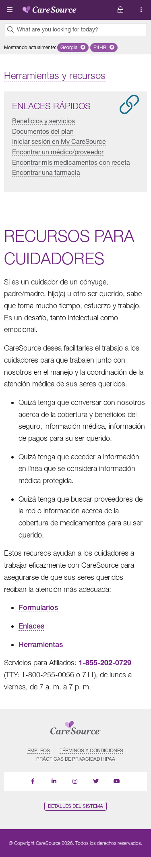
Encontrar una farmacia (46, 172)
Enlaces (31, 626)
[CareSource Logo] (50, 8)
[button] (73, 47)
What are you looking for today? (57, 29)
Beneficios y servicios (43, 121)
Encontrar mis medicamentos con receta (71, 162)
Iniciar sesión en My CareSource (59, 141)
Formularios (38, 607)
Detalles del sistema (75, 806)
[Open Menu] (9, 9)
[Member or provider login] (141, 10)
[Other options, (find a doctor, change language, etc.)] (120, 10)
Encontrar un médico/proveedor (57, 152)
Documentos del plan (43, 131)
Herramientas (41, 644)
